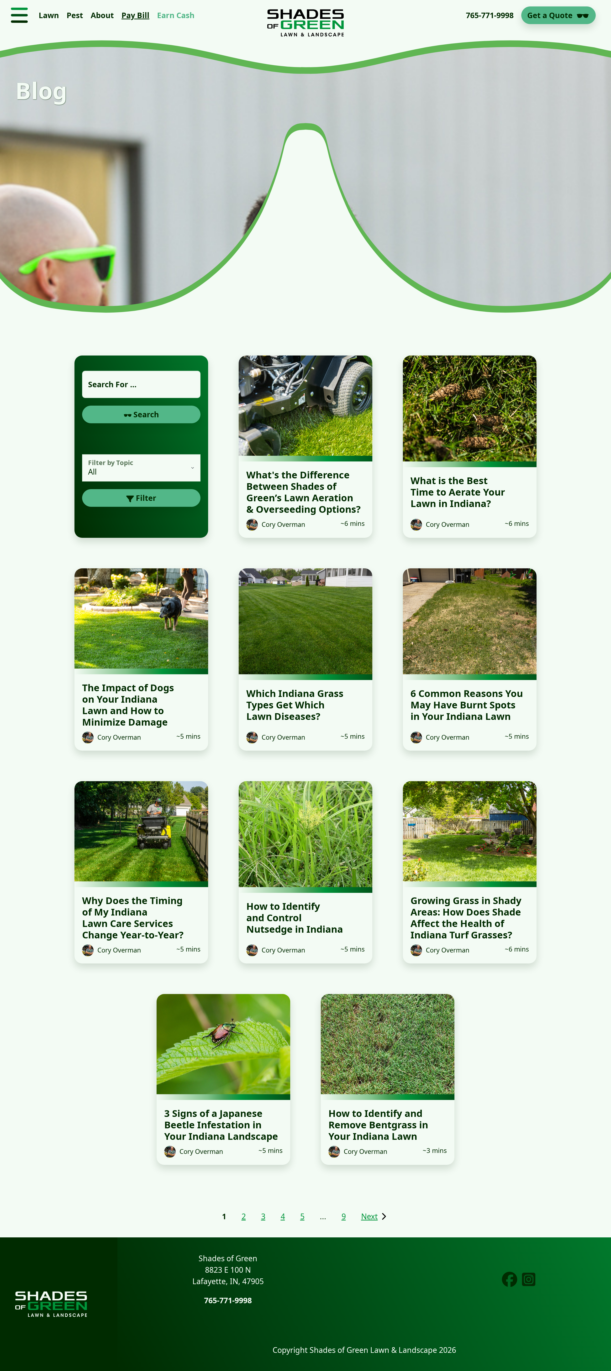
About (102, 15)
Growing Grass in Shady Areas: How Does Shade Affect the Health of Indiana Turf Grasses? (466, 917)
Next (369, 1216)
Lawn (49, 15)
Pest (75, 15)
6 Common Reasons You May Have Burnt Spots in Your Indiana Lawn (467, 705)
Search (145, 414)
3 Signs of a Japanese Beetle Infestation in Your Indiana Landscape (221, 1125)
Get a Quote (550, 15)
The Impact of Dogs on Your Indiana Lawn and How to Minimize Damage (128, 704)
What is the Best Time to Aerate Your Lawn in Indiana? (458, 492)
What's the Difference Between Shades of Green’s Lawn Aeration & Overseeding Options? (303, 492)
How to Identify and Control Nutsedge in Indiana (294, 918)
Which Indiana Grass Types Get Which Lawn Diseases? (294, 705)
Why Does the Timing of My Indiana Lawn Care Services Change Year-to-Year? (133, 917)
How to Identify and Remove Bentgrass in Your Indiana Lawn (378, 1125)
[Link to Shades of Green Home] (305, 15)
